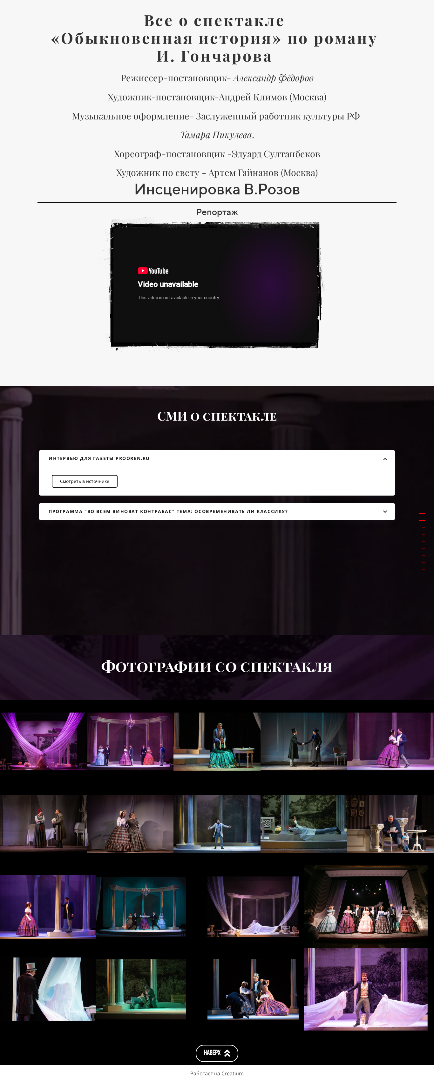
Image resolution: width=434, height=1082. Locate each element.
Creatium (232, 1073)
